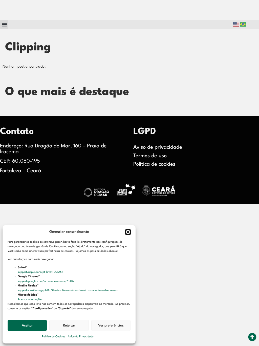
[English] (236, 24)
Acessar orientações (30, 299)
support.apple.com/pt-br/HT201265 (41, 272)
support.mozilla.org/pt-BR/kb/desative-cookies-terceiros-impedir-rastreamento (68, 290)
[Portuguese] (243, 24)
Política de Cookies (53, 336)
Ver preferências (111, 325)
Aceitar (27, 325)
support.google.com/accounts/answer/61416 (46, 281)
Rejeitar (69, 325)
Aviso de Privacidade (81, 336)
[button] (128, 232)
